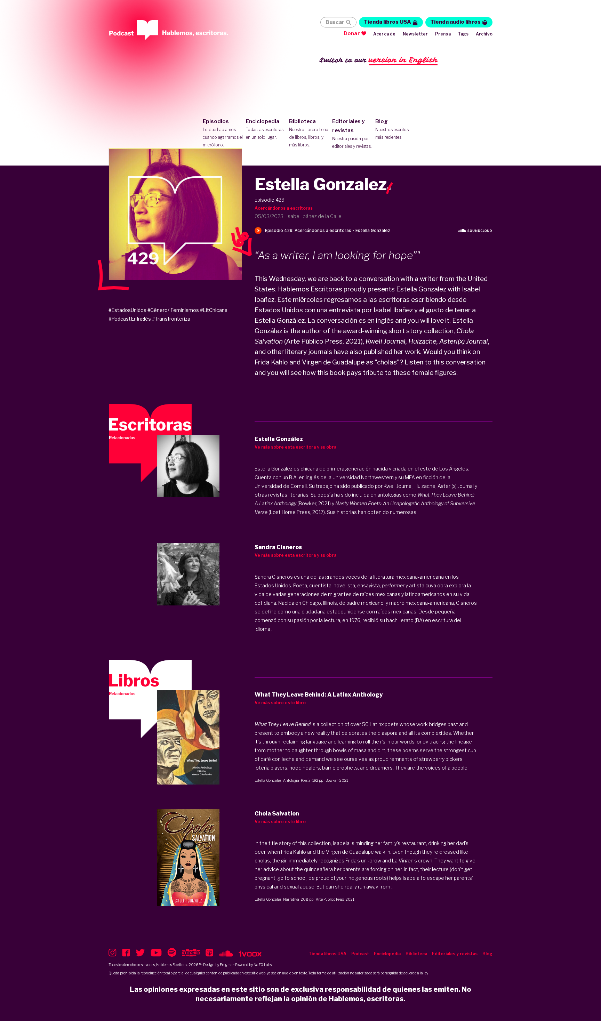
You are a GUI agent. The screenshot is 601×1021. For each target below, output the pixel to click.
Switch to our (379, 59)
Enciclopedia (264, 129)
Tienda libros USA (387, 22)
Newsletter (415, 34)
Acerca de (384, 34)
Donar (352, 33)
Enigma (226, 965)
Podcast (360, 953)
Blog (392, 129)
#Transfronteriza (171, 319)
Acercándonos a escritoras (284, 208)
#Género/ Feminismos (173, 310)
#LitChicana (213, 310)
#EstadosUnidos (127, 310)
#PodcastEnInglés (130, 319)
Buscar (335, 22)
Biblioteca (308, 132)
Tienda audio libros (455, 22)
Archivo (484, 34)
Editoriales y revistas (352, 133)
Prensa (443, 34)
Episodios (223, 132)
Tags (463, 34)
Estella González (268, 780)
